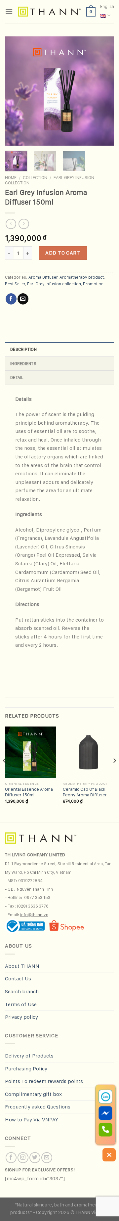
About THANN (22, 966)
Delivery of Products (29, 1056)
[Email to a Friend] (23, 299)
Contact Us (18, 978)
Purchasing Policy (26, 1068)
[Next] (103, 91)
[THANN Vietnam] (49, 12)
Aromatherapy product (82, 277)
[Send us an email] (46, 1157)
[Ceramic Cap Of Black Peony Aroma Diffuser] (88, 752)
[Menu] (9, 11)
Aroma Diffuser (43, 277)
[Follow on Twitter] (34, 1157)
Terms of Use (21, 1004)
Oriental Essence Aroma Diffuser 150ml (29, 792)
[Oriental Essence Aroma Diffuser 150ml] (30, 752)
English (107, 6)
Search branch (22, 991)
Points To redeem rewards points (44, 1081)
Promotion (93, 283)
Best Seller (15, 283)
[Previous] (15, 91)
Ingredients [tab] (23, 363)
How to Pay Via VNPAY (31, 1119)
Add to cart (62, 253)
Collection (35, 177)
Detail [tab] (16, 377)
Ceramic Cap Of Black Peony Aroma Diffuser (85, 792)
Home (11, 177)
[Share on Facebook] (11, 299)
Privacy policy (21, 1017)
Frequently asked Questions (37, 1107)
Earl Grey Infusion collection (54, 283)
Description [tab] (23, 349)
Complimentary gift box (33, 1094)
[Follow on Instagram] (23, 1157)
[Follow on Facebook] (11, 1157)
